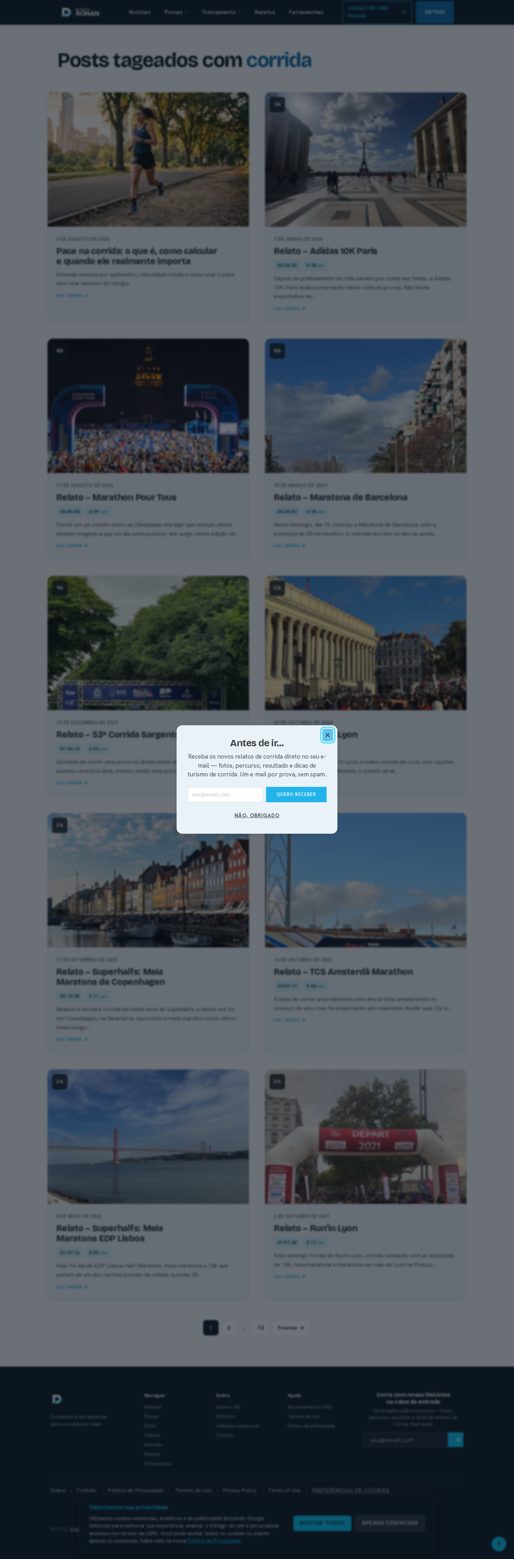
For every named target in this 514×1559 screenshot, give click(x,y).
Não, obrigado (257, 815)
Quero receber (296, 794)
